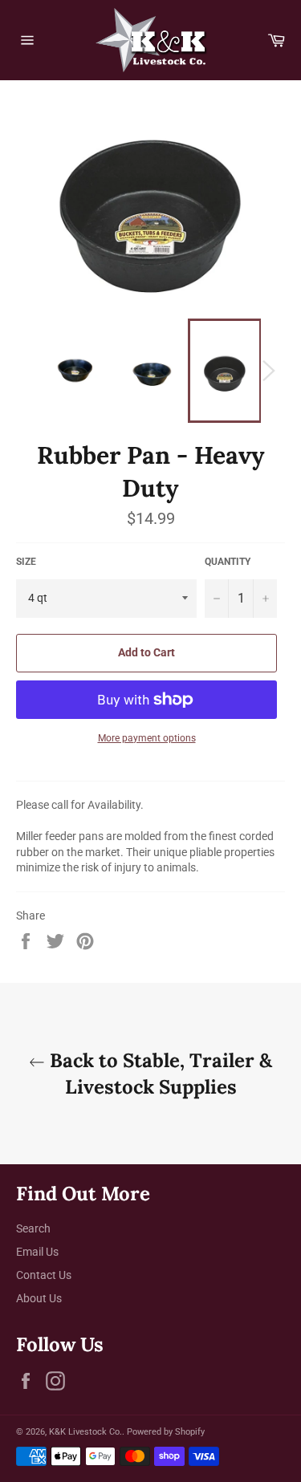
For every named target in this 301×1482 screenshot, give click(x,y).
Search (33, 1228)
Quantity (227, 561)
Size (26, 561)
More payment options (147, 738)
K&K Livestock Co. (85, 1432)
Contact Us (43, 1275)
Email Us (37, 1251)
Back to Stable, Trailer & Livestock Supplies (158, 1073)
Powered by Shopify (166, 1432)
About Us (39, 1298)
